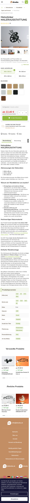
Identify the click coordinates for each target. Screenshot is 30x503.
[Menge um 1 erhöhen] (26, 113)
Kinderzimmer (19, 327)
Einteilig (18, 323)
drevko (25, 466)
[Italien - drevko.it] (13, 477)
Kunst (17, 315)
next (28, 360)
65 (16, 303)
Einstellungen (14, 494)
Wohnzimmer (19, 330)
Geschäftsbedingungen (15, 452)
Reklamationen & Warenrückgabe (15, 459)
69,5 (17, 296)
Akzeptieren (14, 499)
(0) (10, 23)
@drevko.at (11, 466)
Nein (17, 334)
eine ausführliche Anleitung (12, 256)
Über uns (15, 435)
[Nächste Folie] (28, 37)
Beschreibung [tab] (7, 141)
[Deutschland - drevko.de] (9, 477)
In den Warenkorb (15, 118)
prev (1, 360)
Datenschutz (15, 455)
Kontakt (15, 439)
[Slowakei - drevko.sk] (21, 477)
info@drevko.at (17, 423)
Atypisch (18, 319)
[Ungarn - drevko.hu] (25, 477)
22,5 (17, 300)
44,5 (26, 300)
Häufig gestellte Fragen (15, 448)
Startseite (15, 432)
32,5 (21, 300)
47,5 (25, 294)
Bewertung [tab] (17, 141)
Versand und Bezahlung (15, 442)
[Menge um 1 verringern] (19, 113)
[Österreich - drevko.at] (4, 477)
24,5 (17, 294)
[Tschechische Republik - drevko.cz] (17, 477)
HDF (17, 311)
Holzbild (18, 338)
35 (21, 294)
